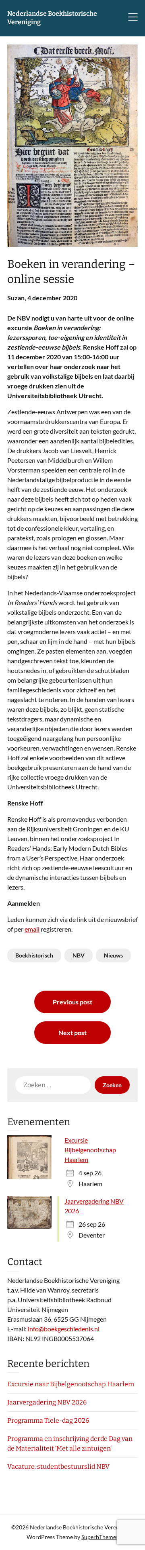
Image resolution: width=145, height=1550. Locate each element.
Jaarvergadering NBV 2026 (47, 1402)
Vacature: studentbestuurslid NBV (58, 1466)
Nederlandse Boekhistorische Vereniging (52, 18)
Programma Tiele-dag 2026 (48, 1420)
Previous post (72, 1002)
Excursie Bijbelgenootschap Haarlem (90, 1149)
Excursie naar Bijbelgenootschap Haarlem (70, 1384)
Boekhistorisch (34, 955)
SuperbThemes (99, 1536)
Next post (72, 1032)
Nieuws (113, 955)
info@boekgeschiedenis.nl (63, 1329)
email (32, 929)
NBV (78, 955)
